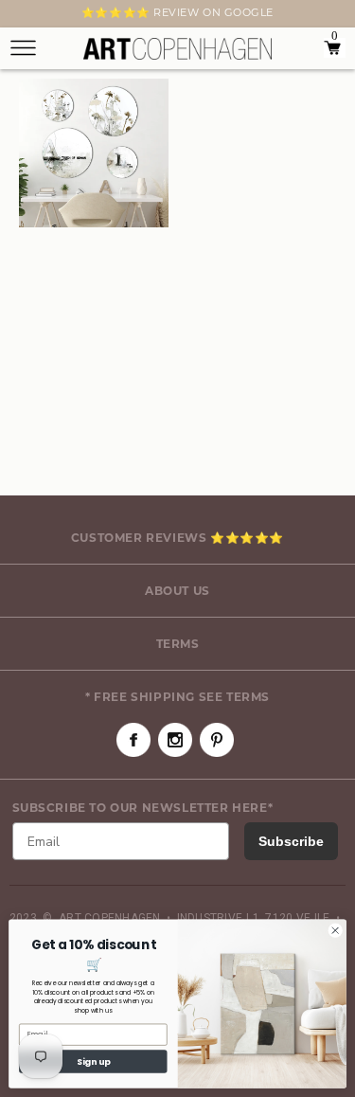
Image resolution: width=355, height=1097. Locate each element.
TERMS (178, 644)
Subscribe (291, 841)
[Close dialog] (335, 930)
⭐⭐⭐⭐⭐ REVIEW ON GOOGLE (177, 12)
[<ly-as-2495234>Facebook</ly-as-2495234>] (133, 740)
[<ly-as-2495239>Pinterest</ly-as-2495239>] (217, 740)
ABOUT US (177, 591)
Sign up (93, 1061)
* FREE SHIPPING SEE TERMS (177, 697)
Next (20, 16)
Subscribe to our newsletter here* (143, 807)
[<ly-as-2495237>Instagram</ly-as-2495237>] (175, 740)
